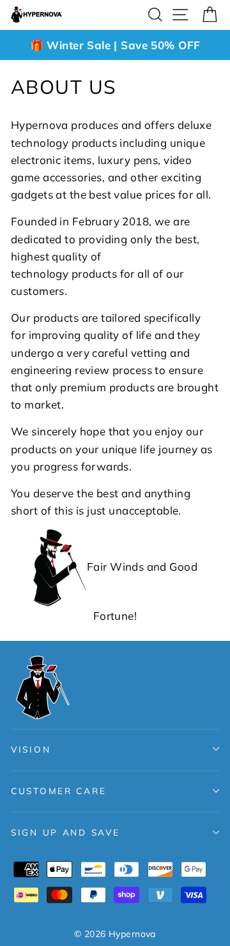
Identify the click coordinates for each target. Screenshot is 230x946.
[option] (115, 45)
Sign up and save (65, 832)
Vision (30, 749)
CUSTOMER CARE (58, 790)
